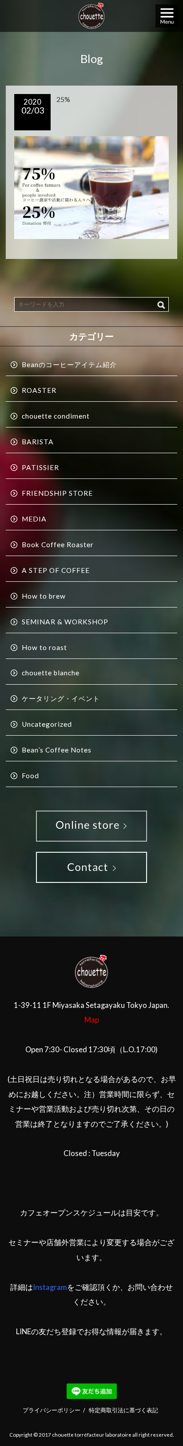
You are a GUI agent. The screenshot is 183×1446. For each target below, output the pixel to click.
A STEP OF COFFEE (56, 570)
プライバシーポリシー (51, 1410)
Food (30, 776)
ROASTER (39, 390)
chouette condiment (56, 416)
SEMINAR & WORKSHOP (65, 622)
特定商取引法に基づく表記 (123, 1410)
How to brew (44, 596)
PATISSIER (40, 467)
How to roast (44, 647)
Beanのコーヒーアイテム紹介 (69, 364)
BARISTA (38, 442)
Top (166, 1418)
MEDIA (34, 519)
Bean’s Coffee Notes (57, 750)
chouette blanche (51, 673)
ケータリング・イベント (61, 698)
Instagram (50, 1287)
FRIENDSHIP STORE (57, 493)
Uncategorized (47, 724)
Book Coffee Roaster (58, 545)
